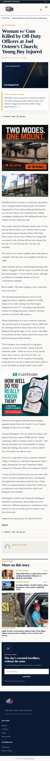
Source (5, 525)
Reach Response (29, 758)
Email (13, 116)
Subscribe (27, 677)
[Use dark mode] (45, 1)
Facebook (7, 116)
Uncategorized (9, 25)
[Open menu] (46, 9)
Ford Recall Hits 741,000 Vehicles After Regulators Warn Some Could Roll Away (32, 587)
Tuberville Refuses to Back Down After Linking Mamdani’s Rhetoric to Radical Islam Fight (30, 18)
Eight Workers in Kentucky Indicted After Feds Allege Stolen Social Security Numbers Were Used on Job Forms (24, 633)
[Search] (40, 9)
